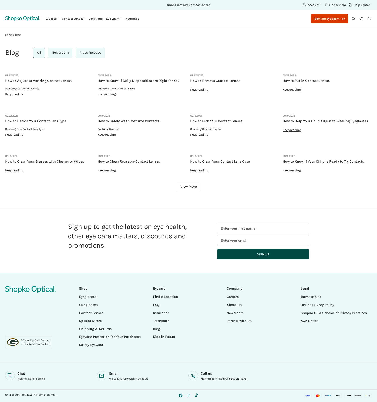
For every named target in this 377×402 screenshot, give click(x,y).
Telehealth (161, 321)
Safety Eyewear (91, 345)
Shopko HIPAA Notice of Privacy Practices (334, 313)
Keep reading (14, 94)
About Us (234, 305)
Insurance (132, 19)
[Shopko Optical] (22, 18)
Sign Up (263, 254)
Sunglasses (88, 305)
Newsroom (235, 313)
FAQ (156, 305)
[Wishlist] (361, 18)
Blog (18, 34)
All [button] (39, 52)
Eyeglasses (87, 297)
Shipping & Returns (95, 329)
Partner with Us (239, 321)
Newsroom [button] (60, 52)
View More (188, 186)
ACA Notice (309, 321)
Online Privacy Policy (317, 305)
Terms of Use (311, 297)
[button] (311, 4)
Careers (233, 297)
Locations (96, 19)
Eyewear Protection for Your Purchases (110, 337)
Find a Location (165, 297)
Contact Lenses (91, 313)
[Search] (353, 18)
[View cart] (369, 18)
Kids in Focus (164, 337)
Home (8, 34)
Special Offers (90, 321)
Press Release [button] (90, 52)
